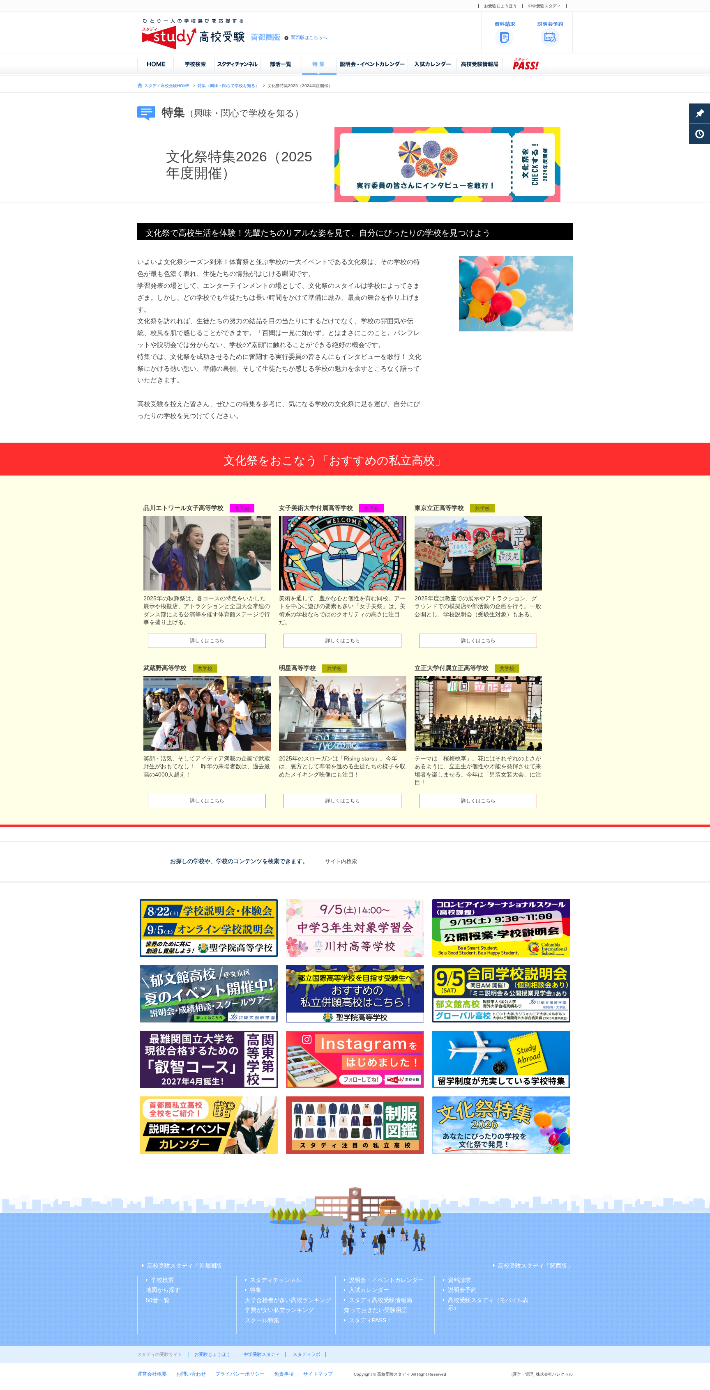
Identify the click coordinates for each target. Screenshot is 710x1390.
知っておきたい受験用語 (375, 1310)
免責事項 (284, 1374)
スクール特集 (262, 1320)
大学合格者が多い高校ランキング (288, 1300)
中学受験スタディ (544, 6)
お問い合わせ (191, 1374)
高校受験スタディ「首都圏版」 (187, 1265)
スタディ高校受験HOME (166, 85)
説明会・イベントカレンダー (386, 1280)
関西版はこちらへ (309, 37)
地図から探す (163, 1290)
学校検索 (162, 1280)
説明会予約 (462, 1290)
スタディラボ (306, 1354)
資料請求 (459, 1280)
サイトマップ (318, 1374)
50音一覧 (158, 1300)
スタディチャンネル (276, 1280)
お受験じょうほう (500, 6)
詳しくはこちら (207, 640)
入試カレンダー (369, 1290)
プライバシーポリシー (240, 1374)
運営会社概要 (152, 1374)
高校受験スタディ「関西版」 (535, 1265)
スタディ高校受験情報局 (380, 1300)
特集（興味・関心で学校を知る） (228, 85)
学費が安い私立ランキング (279, 1310)
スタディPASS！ (370, 1320)
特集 (255, 1290)
